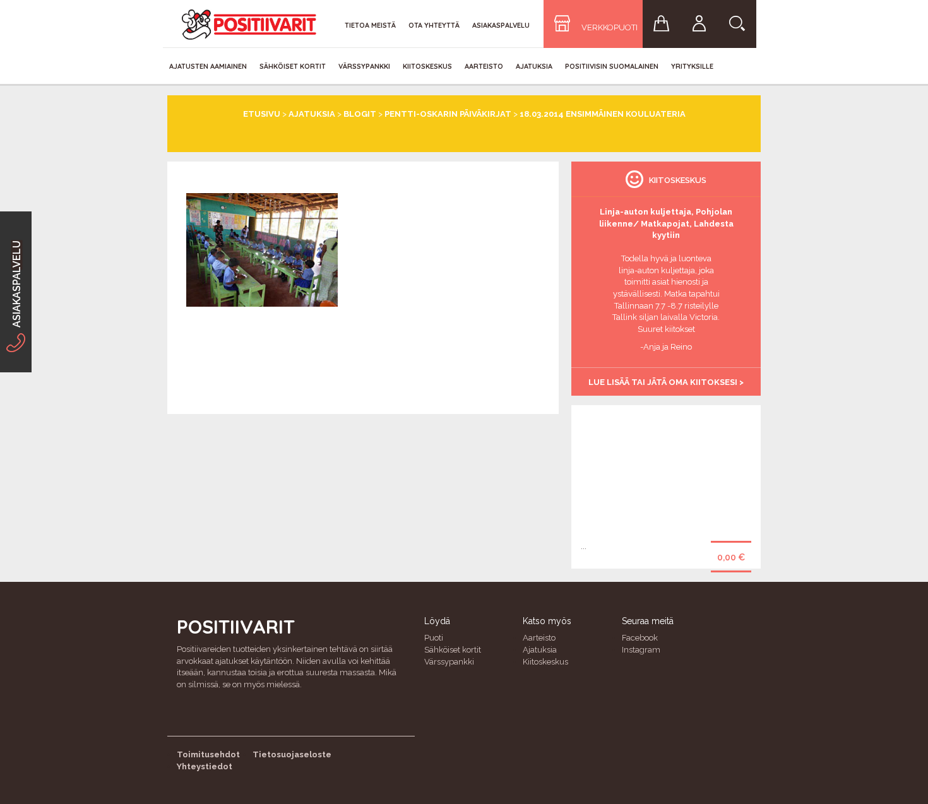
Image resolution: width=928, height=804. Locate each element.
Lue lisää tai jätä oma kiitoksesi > (666, 382)
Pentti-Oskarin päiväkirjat (447, 114)
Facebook (640, 637)
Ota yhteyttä (434, 25)
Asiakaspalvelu (501, 25)
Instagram (641, 649)
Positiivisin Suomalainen (611, 66)
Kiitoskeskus (427, 66)
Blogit (359, 114)
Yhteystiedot (204, 766)
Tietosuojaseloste (292, 754)
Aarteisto (484, 66)
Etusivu (261, 114)
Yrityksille (692, 66)
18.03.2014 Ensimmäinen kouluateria (603, 114)
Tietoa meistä (370, 25)
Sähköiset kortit (292, 66)
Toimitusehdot (208, 754)
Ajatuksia (534, 66)
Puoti (433, 637)
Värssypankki (364, 66)
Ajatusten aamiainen (208, 66)
